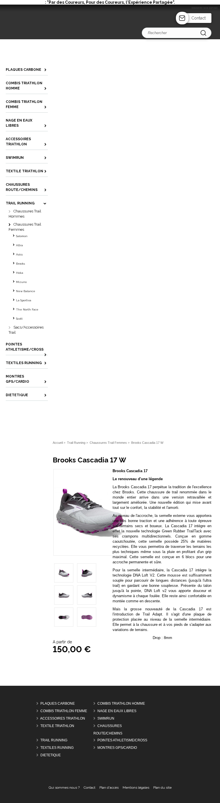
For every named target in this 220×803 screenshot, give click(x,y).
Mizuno (21, 282)
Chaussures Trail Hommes (25, 213)
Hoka (19, 272)
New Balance (25, 291)
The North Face (27, 309)
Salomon (22, 236)
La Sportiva (23, 300)
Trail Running (53, 740)
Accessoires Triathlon (62, 718)
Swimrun (105, 718)
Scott (19, 318)
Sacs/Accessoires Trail (26, 330)
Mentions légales (136, 788)
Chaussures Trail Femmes (25, 227)
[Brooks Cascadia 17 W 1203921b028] (89, 547)
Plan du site (162, 788)
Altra (19, 245)
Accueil (58, 442)
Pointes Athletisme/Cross (122, 740)
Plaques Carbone (57, 704)
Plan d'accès (109, 788)
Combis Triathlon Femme (63, 711)
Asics (19, 254)
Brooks (20, 263)
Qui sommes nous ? (64, 788)
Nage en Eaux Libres (116, 711)
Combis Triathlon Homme (121, 704)
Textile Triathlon (57, 726)
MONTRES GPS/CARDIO (117, 748)
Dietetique (50, 755)
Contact (198, 18)
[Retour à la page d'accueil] (110, 38)
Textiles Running (57, 748)
